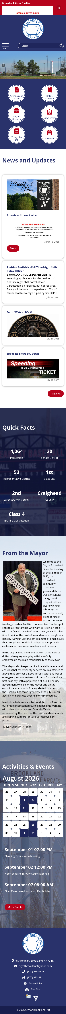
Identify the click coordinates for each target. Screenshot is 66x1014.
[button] (58, 7)
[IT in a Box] (35, 997)
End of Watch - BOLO (19, 312)
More (13, 248)
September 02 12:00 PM (29, 867)
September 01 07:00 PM (29, 849)
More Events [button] (15, 907)
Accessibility (35, 983)
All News (56, 393)
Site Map (35, 989)
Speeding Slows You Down (23, 353)
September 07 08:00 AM (29, 884)
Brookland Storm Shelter (16, 3)
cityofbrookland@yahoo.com (35, 966)
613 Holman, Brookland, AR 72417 (35, 960)
